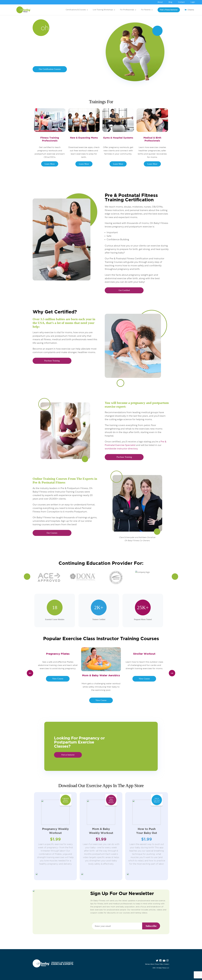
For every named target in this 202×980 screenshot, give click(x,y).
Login (193, 2)
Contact (181, 2)
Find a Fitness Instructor (169, 10)
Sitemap (147, 964)
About (160, 2)
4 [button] (108, 708)
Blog (170, 2)
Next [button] (175, 576)
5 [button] (111, 708)
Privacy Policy (159, 964)
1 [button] (97, 708)
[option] (50, 578)
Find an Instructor (67, 755)
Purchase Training (52, 360)
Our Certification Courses (50, 69)
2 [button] (101, 708)
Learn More (50, 164)
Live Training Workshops (103, 10)
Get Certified (124, 290)
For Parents (146, 10)
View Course (57, 678)
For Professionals (127, 10)
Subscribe (151, 925)
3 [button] (104, 708)
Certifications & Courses (76, 10)
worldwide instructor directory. (121, 449)
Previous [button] (27, 576)
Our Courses (52, 533)
